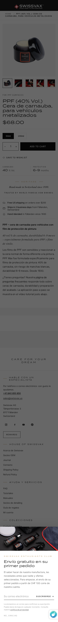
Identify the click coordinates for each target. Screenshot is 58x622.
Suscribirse (43, 596)
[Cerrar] (53, 532)
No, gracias (10, 615)
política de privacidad (19, 610)
